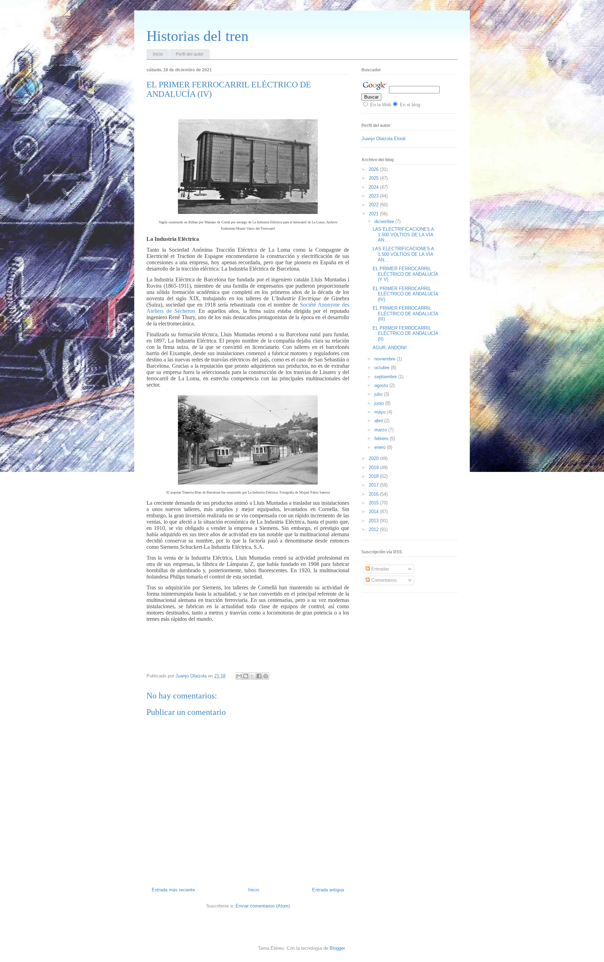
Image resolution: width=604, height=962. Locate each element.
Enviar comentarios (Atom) (263, 906)
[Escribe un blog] (245, 676)
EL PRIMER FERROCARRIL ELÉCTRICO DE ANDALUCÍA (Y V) (405, 274)
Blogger (337, 948)
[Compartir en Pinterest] (265, 676)
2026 (374, 169)
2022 (374, 204)
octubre (382, 367)
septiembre (386, 376)
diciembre (384, 221)
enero (380, 447)
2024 (374, 187)
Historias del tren (197, 36)
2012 (374, 529)
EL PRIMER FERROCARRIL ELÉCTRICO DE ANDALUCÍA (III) (405, 314)
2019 (374, 467)
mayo (380, 412)
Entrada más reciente (173, 889)
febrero (382, 438)
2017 (374, 485)
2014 (374, 511)
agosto (381, 385)
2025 (374, 178)
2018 (374, 476)
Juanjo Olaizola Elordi (383, 138)
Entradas (379, 569)
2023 (374, 196)
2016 (374, 494)
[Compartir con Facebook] (259, 676)
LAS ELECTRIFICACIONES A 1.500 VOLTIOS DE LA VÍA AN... (403, 235)
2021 (374, 213)
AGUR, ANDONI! (390, 347)
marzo (381, 429)
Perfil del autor (189, 54)
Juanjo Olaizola (191, 676)
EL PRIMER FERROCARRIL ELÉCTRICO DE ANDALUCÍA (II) (405, 333)
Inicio (158, 54)
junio (379, 403)
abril (379, 420)
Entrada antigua (328, 889)
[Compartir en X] (252, 676)
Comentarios (383, 580)
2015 (374, 502)
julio (379, 394)
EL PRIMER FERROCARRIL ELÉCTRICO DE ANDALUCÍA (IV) (405, 294)
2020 (374, 458)
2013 (374, 520)
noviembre (385, 358)
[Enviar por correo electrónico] (239, 676)
